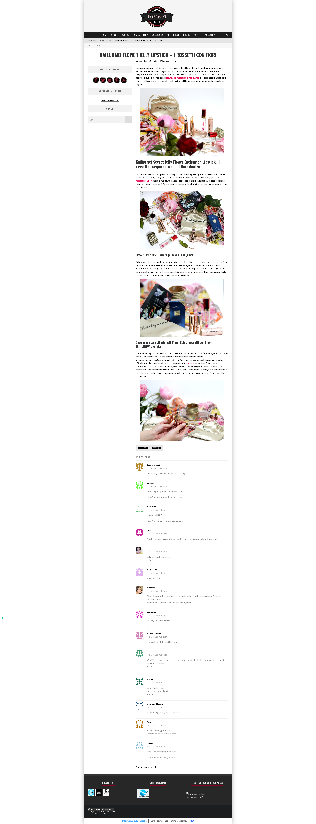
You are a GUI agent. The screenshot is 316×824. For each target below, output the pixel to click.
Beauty (154, 61)
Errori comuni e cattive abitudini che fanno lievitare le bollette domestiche (140, 40)
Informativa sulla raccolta (134, 821)
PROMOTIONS (190, 34)
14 (177, 61)
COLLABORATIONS (161, 34)
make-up (156, 448)
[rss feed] (123, 82)
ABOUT (114, 34)
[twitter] (103, 82)
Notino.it (190, 363)
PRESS (176, 34)
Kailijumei (142, 448)
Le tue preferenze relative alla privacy (169, 821)
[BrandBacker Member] (106, 795)
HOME (105, 34)
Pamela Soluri (143, 61)
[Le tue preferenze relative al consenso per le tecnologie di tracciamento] (2, 618)
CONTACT (126, 34)
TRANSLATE (207, 34)
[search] (128, 119)
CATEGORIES (140, 34)
